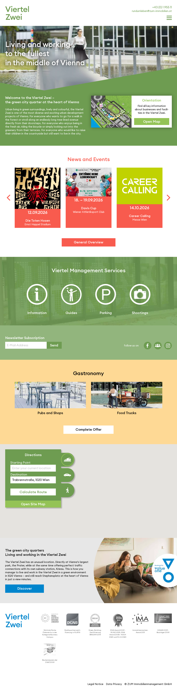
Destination (18, 474)
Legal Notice (95, 684)
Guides (71, 313)
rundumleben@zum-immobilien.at (152, 11)
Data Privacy (114, 684)
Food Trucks (126, 413)
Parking (106, 313)
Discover (24, 588)
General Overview (88, 242)
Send (54, 345)
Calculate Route (33, 492)
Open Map (151, 121)
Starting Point (20, 463)
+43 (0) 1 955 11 (162, 7)
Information (37, 313)
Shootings (140, 313)
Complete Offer (88, 429)
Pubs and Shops (50, 413)
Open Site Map (33, 504)
